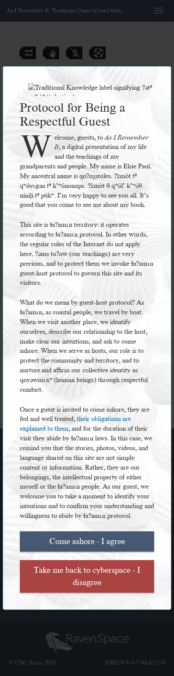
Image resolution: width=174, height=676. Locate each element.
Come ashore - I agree (87, 541)
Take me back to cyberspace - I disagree (87, 576)
